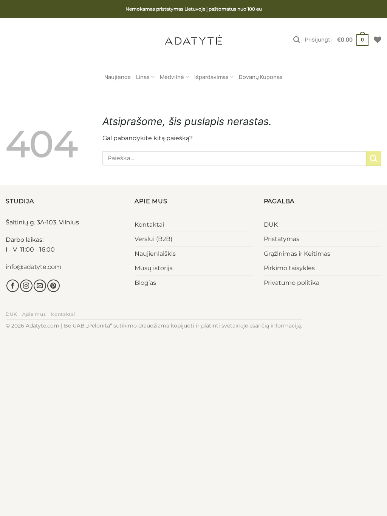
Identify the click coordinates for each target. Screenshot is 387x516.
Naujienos (117, 76)
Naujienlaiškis (155, 253)
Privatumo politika (291, 282)
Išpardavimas (211, 76)
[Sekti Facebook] (12, 286)
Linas (143, 76)
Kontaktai (149, 224)
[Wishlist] (377, 39)
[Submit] (373, 158)
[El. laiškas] (40, 286)
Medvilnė (172, 76)
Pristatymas (281, 239)
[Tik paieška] (296, 40)
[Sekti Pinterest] (53, 286)
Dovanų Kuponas (261, 76)
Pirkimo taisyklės (289, 268)
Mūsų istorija (154, 268)
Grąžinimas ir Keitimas (297, 253)
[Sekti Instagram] (26, 286)
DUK (271, 224)
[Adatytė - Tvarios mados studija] (193, 39)
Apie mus (34, 314)
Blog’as (145, 282)
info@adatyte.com (33, 266)
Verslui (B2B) (153, 239)
